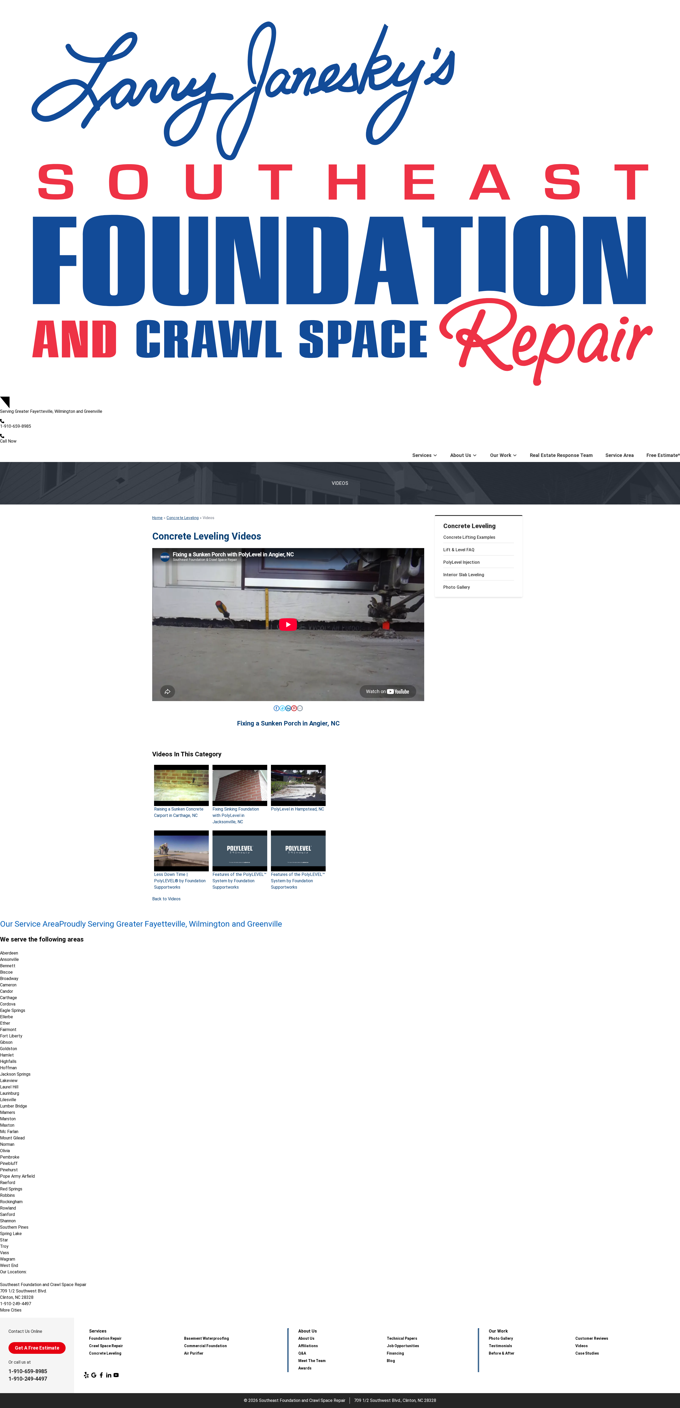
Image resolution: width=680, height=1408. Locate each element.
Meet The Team (312, 1361)
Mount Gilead (12, 1137)
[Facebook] (101, 1375)
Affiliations (308, 1346)
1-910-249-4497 (27, 1379)
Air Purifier (193, 1353)
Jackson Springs (15, 1074)
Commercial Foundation (205, 1346)
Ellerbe (6, 1016)
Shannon (8, 1220)
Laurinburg (9, 1093)
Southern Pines (14, 1227)
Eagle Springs (12, 1010)
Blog (391, 1361)
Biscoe (6, 972)
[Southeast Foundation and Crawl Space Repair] (340, 198)
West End (9, 1265)
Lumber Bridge (13, 1106)
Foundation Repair (105, 1338)
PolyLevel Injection (461, 562)
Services (422, 455)
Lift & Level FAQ (458, 549)
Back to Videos (166, 898)
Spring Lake (11, 1233)
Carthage (8, 997)
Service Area (619, 455)
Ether (5, 1023)
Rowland (8, 1208)
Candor (6, 991)
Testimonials (500, 1346)
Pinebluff (9, 1163)
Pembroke (9, 1157)
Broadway (9, 978)
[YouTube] (116, 1375)
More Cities (11, 1310)
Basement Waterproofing (206, 1338)
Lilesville (8, 1099)
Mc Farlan (9, 1131)
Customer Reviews (591, 1338)
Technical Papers (402, 1338)
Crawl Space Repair (106, 1346)
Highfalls (8, 1061)
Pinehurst (9, 1169)
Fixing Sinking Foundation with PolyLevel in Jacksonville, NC (235, 815)
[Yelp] (86, 1375)
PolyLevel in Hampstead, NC (297, 809)
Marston (8, 1118)
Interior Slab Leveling (463, 574)
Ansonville (9, 959)
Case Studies (587, 1353)
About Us (460, 455)
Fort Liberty (11, 1035)
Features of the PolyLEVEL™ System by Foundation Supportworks (239, 881)
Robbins (7, 1195)
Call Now (8, 441)
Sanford (7, 1214)
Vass (4, 1252)
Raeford (7, 1182)
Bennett (7, 965)
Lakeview (9, 1080)
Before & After (502, 1353)
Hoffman (8, 1067)
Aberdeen (9, 953)
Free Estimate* (663, 455)
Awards (305, 1368)
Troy (4, 1246)
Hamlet (7, 1055)
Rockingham (11, 1201)
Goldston (8, 1048)
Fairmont (8, 1029)
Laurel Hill (9, 1086)
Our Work (500, 455)
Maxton (7, 1125)
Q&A (302, 1353)
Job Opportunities (403, 1346)
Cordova (7, 1004)
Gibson (6, 1042)
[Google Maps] (94, 1375)
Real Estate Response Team (561, 455)
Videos (581, 1346)
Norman (7, 1144)
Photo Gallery (456, 587)
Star (4, 1239)
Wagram (7, 1259)
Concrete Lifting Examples (469, 537)
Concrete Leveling (469, 526)
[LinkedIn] (108, 1375)
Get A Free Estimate (37, 1348)
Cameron (8, 984)
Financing (395, 1353)
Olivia (5, 1150)
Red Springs (11, 1188)
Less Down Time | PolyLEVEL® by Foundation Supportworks (180, 881)
